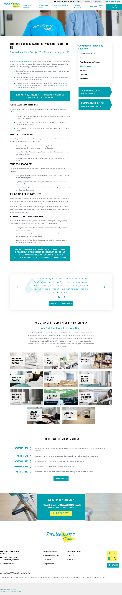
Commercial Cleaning (27, 7)
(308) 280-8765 (112, 1)
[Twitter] (114, 558)
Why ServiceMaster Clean (61, 7)
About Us (98, 1)
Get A (113, 7)
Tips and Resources (77, 7)
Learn (60, 478)
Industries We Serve (43, 7)
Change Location (48, 564)
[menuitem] (30, 7)
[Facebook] (109, 553)
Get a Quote (47, 560)
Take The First (60, 513)
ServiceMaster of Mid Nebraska (68, 1)
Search (115, 565)
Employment (93, 7)
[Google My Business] (109, 558)
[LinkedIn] (114, 553)
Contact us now (50, 95)
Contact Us (71, 560)
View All (60, 303)
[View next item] (104, 287)
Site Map (2, 591)
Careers (87, 1)
